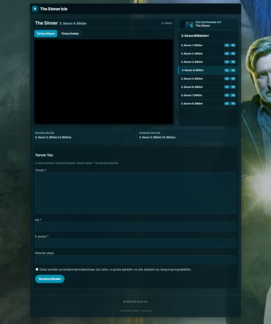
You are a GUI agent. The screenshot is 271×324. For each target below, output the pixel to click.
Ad (38, 220)
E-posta (41, 236)
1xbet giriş (146, 310)
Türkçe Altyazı (46, 33)
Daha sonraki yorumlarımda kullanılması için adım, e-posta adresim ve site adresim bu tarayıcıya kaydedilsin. (115, 269)
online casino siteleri (129, 310)
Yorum (40, 170)
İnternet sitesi (44, 253)
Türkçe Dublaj (70, 33)
